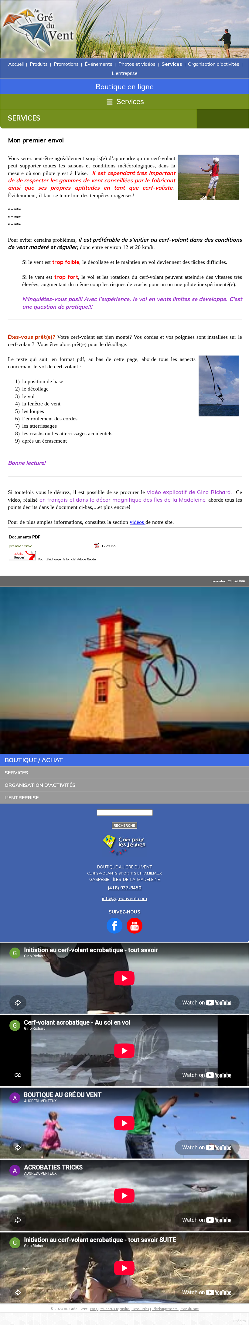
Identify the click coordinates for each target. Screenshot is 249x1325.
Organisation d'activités (213, 64)
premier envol (21, 546)
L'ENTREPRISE (22, 797)
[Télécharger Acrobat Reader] (22, 559)
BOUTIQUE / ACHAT (34, 760)
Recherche (124, 825)
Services (172, 64)
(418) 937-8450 (124, 888)
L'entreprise (125, 73)
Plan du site (189, 1309)
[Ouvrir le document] (97, 547)
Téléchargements (165, 1309)
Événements (98, 64)
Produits (39, 64)
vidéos (137, 522)
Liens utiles (140, 1309)
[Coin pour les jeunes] (124, 855)
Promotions (66, 64)
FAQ (94, 1309)
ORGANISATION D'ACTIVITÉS (40, 785)
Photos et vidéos (136, 64)
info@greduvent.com (124, 898)
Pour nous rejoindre (115, 1309)
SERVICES (16, 772)
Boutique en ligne (125, 86)
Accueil (16, 64)
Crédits (239, 1321)
